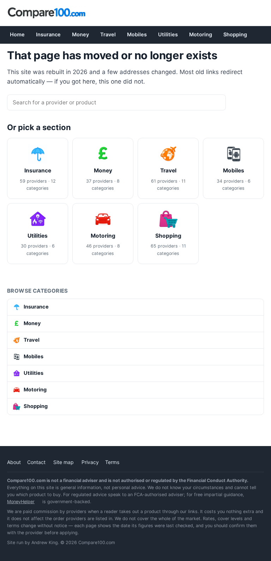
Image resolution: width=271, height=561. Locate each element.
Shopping (235, 34)
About (14, 462)
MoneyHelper (21, 501)
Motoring (200, 34)
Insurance (48, 34)
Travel (108, 34)
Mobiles (137, 34)
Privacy (90, 462)
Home (17, 34)
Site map (63, 462)
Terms (112, 462)
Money (80, 34)
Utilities (168, 34)
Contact (36, 462)
